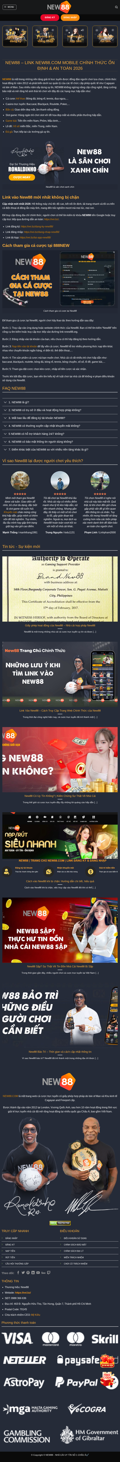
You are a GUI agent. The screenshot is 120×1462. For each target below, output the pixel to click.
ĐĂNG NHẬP (70, 17)
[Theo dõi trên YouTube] (38, 1273)
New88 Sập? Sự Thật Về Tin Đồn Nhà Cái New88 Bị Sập (60, 966)
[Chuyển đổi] (5, 402)
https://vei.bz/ (51, 219)
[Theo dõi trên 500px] (43, 1273)
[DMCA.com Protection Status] (60, 1223)
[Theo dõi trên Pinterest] (28, 1273)
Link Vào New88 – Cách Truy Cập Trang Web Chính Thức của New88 (60, 710)
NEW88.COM (10, 1096)
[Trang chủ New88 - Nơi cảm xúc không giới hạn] (60, 7)
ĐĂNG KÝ (50, 17)
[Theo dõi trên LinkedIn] (33, 1273)
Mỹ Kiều (35, 1315)
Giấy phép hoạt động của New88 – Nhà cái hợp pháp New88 (60, 625)
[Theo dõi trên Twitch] (48, 1273)
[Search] (116, 7)
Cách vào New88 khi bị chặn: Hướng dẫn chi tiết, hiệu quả (60, 881)
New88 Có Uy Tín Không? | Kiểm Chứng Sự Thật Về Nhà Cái (60, 795)
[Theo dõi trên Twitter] (23, 1273)
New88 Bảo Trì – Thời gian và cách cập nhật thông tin (60, 1051)
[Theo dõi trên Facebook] (18, 1273)
